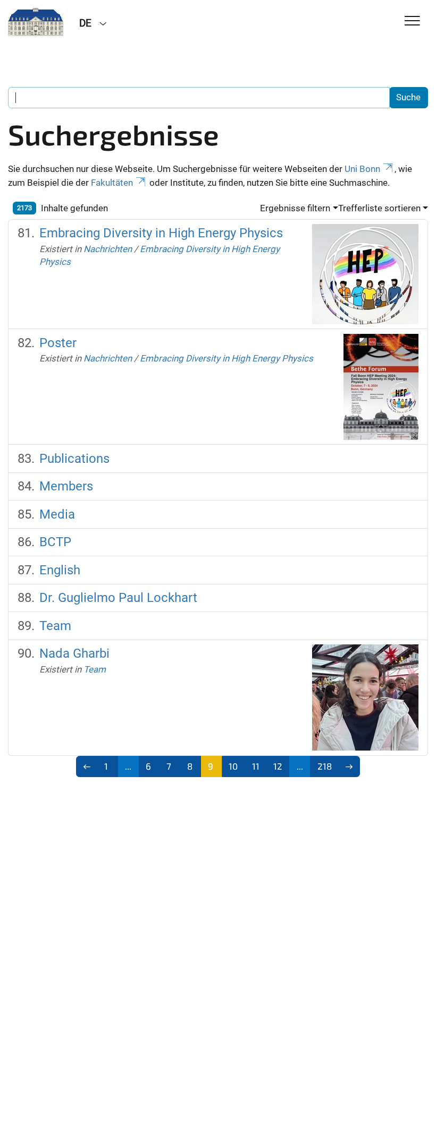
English (59, 570)
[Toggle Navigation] (412, 21)
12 (277, 766)
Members (66, 486)
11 (255, 766)
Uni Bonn (362, 168)
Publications (74, 458)
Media (57, 514)
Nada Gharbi (74, 653)
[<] (87, 766)
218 (324, 766)
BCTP (55, 542)
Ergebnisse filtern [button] (295, 208)
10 (233, 766)
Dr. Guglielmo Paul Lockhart (118, 597)
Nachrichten (107, 249)
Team (55, 625)
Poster (58, 342)
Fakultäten (112, 182)
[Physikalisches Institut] (35, 22)
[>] (349, 766)
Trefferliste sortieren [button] (379, 208)
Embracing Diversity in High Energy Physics (161, 233)
